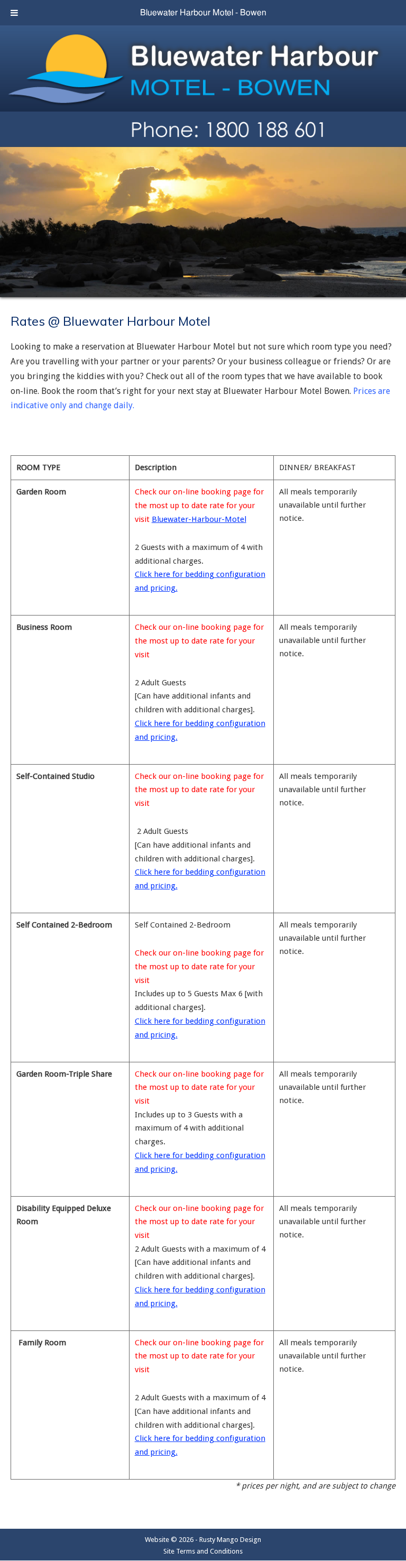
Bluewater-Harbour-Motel (199, 519)
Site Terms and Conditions (203, 1551)
